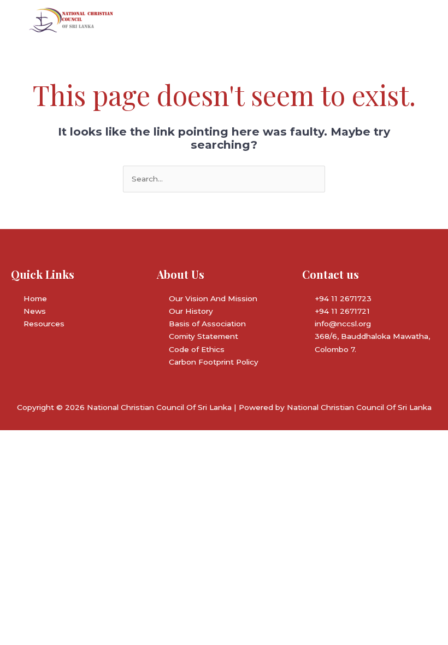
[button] (295, 20)
